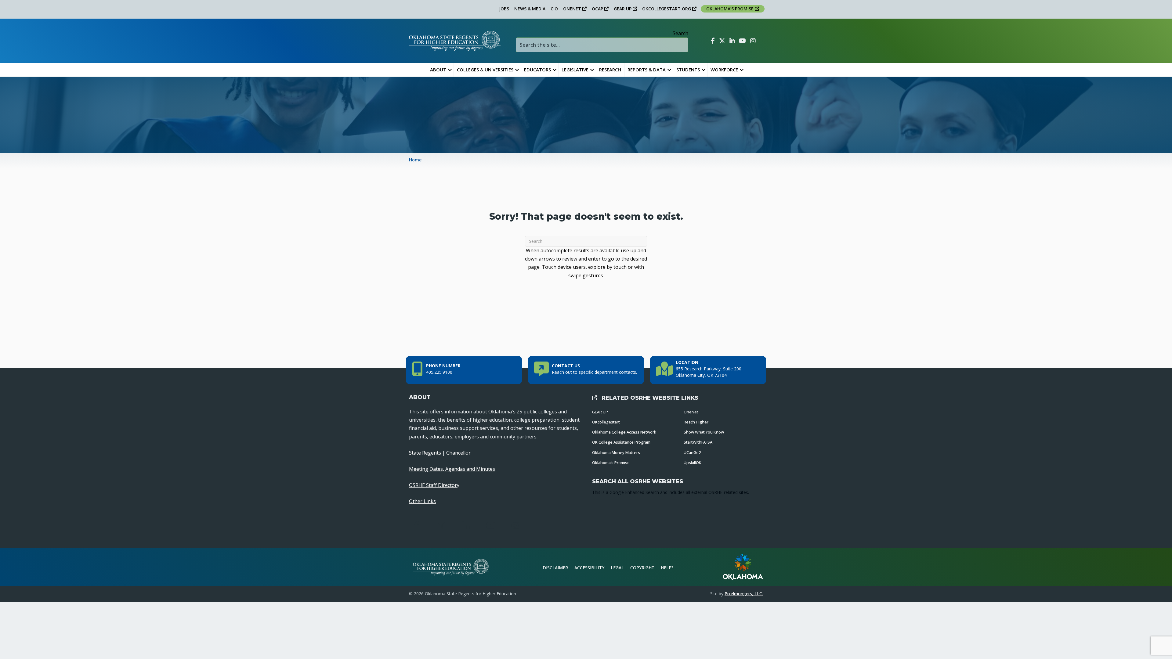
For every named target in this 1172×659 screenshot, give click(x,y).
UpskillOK (692, 462)
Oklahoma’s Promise (611, 462)
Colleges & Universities (485, 70)
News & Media (529, 9)
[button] (450, 70)
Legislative (575, 70)
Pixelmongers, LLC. (744, 593)
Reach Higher (696, 422)
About (438, 70)
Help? (667, 568)
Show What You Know (704, 432)
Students (688, 70)
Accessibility (589, 568)
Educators (537, 70)
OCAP (598, 9)
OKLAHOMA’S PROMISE (730, 9)
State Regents (425, 452)
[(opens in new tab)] (743, 566)
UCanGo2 (692, 452)
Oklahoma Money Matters (616, 452)
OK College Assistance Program (621, 442)
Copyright (642, 568)
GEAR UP (623, 9)
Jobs (504, 9)
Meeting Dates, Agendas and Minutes (452, 469)
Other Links (422, 501)
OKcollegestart (606, 422)
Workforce (724, 70)
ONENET (572, 9)
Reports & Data (647, 70)
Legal (617, 568)
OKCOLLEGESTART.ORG (667, 9)
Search (680, 33)
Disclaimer (555, 568)
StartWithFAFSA (698, 442)
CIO (554, 9)
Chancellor (458, 452)
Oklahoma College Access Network (624, 432)
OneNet (691, 412)
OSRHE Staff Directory (434, 485)
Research (610, 70)
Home (415, 160)
